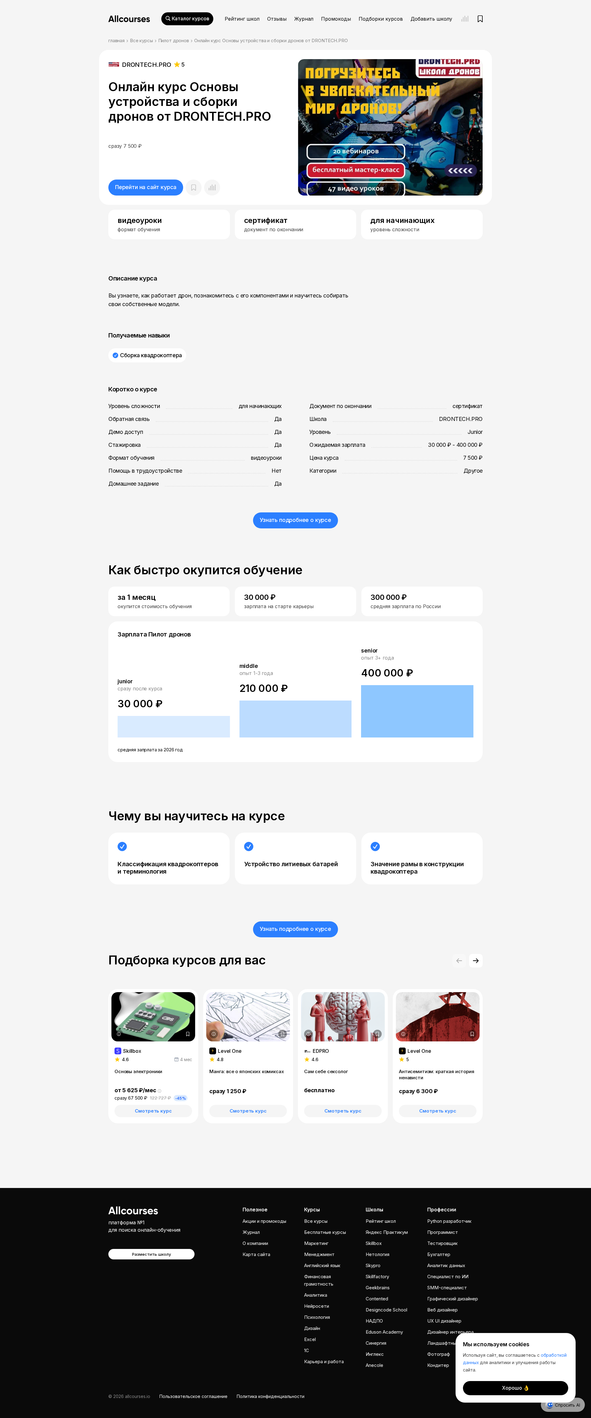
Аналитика (315, 1295)
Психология (317, 1317)
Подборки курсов (381, 19)
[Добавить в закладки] (187, 1034)
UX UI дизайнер (444, 1321)
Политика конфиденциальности (270, 1396)
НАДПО (374, 1321)
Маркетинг (316, 1243)
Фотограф (438, 1354)
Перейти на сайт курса (145, 187)
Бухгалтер (438, 1254)
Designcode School (386, 1310)
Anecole (374, 1365)
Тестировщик (442, 1243)
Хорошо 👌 (515, 1388)
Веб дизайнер (442, 1310)
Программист (442, 1232)
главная (116, 40)
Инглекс (375, 1354)
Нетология (377, 1254)
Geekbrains (378, 1288)
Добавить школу (431, 19)
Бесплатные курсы (325, 1232)
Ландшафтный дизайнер (453, 1343)
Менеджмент (319, 1254)
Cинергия (376, 1343)
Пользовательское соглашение (193, 1396)
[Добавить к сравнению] (212, 188)
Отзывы (277, 19)
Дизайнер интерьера (450, 1332)
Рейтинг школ (242, 19)
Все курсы (141, 40)
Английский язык (322, 1265)
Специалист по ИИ (447, 1276)
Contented (377, 1299)
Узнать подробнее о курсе (295, 520)
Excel (310, 1339)
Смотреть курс (153, 1111)
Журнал (303, 19)
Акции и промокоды (264, 1221)
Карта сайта (256, 1254)
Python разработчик (449, 1221)
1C (306, 1350)
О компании (255, 1243)
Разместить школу (151, 1254)
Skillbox (374, 1243)
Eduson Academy (384, 1332)
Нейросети (316, 1306)
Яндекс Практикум (387, 1232)
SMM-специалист (447, 1288)
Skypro (373, 1265)
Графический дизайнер (452, 1299)
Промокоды (336, 19)
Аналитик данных (446, 1265)
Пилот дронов (173, 40)
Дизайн (312, 1328)
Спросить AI (567, 1405)
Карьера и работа (324, 1361)
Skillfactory (377, 1276)
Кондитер (438, 1365)
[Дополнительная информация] (119, 1034)
